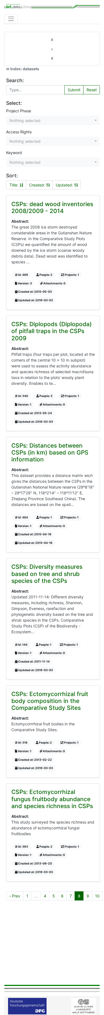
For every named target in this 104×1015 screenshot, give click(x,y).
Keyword (14, 152)
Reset (92, 89)
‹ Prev (14, 896)
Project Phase (18, 110)
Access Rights (19, 131)
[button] (53, 120)
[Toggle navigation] (11, 19)
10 (97, 896)
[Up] (52, 39)
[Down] (52, 59)
